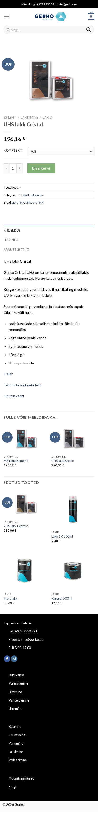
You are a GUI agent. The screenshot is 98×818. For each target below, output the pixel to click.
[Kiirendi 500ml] (72, 571)
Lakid (47, 117)
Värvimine (16, 743)
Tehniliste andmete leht (22, 385)
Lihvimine (15, 708)
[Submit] (88, 29)
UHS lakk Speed (62, 461)
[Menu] (6, 16)
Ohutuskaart (14, 396)
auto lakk (18, 202)
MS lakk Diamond (16, 461)
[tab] (49, 230)
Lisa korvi (41, 168)
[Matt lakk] (25, 571)
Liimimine (15, 692)
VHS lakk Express (16, 526)
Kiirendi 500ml (61, 598)
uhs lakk (37, 202)
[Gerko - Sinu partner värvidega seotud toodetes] (49, 17)
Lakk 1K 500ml (62, 536)
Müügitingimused (21, 778)
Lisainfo (11, 240)
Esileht (10, 117)
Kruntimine (17, 735)
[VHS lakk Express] (25, 504)
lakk (28, 202)
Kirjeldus (12, 230)
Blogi (12, 787)
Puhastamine (18, 683)
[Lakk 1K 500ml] (72, 509)
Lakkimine (29, 117)
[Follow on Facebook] (7, 658)
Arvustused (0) (16, 249)
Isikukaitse (17, 675)
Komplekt (13, 150)
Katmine (15, 727)
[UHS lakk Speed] (72, 439)
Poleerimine (18, 760)
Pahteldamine (19, 700)
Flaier (8, 374)
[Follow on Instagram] (14, 658)
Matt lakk (10, 598)
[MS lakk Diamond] (25, 439)
